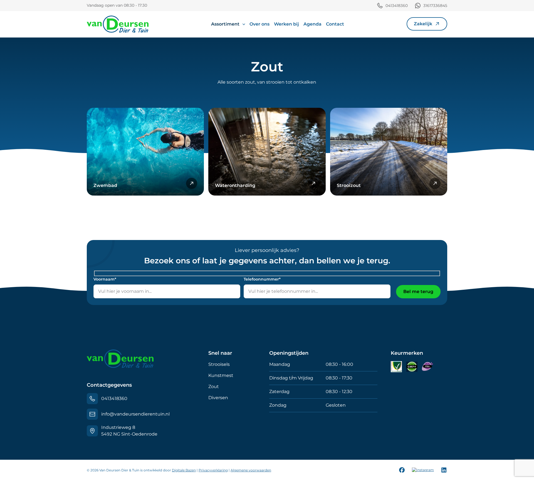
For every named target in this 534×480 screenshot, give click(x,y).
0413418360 (396, 5)
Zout (213, 386)
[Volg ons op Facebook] (402, 470)
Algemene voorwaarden (251, 470)
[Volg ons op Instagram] (423, 470)
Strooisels (219, 364)
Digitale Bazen (184, 470)
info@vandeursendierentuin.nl (135, 414)
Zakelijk (423, 23)
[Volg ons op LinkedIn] (444, 470)
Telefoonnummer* (262, 279)
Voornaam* (104, 279)
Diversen (218, 397)
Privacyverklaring (213, 470)
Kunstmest (220, 375)
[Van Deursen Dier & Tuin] (118, 24)
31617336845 (435, 5)
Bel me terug (418, 291)
